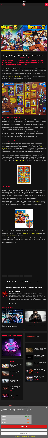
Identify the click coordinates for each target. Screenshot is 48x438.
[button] (46, 407)
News (36, 346)
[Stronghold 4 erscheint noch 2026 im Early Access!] (29, 350)
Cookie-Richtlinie (17, 436)
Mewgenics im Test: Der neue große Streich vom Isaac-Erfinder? (15, 387)
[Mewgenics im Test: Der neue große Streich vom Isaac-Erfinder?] (5, 388)
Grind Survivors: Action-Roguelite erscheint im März (40, 370)
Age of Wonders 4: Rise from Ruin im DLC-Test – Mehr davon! (15, 373)
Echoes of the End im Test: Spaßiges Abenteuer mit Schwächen (15, 380)
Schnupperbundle (15, 189)
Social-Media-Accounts (10, 235)
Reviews (12, 361)
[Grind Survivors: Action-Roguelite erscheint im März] (29, 371)
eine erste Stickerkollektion (7, 75)
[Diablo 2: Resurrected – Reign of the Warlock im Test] (5, 395)
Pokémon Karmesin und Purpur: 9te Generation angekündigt (24, 287)
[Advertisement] (24, 15)
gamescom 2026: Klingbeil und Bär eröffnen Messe (39, 356)
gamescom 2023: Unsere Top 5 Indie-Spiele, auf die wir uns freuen (12, 325)
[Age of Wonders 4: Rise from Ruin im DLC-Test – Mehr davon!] (5, 373)
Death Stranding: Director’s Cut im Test (35, 325)
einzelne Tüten (29, 154)
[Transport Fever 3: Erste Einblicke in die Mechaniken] (29, 378)
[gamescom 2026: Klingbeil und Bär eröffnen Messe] (29, 357)
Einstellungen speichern (24, 433)
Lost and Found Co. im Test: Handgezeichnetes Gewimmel (16, 365)
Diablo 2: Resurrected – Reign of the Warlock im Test (15, 395)
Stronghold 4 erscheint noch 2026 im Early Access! (40, 349)
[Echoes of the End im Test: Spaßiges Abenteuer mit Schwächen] (5, 381)
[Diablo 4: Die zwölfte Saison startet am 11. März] (29, 364)
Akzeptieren (24, 426)
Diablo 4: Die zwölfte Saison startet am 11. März (40, 363)
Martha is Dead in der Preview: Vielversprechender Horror (24, 282)
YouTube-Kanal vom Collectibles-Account (30, 233)
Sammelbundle (42, 193)
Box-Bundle (38, 201)
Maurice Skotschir (14, 291)
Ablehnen (24, 430)
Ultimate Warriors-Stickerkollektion (14, 76)
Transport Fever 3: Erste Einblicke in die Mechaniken (40, 377)
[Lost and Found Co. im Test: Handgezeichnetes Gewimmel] (5, 366)
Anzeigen (37, 336)
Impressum (33, 436)
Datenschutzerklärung (26, 436)
